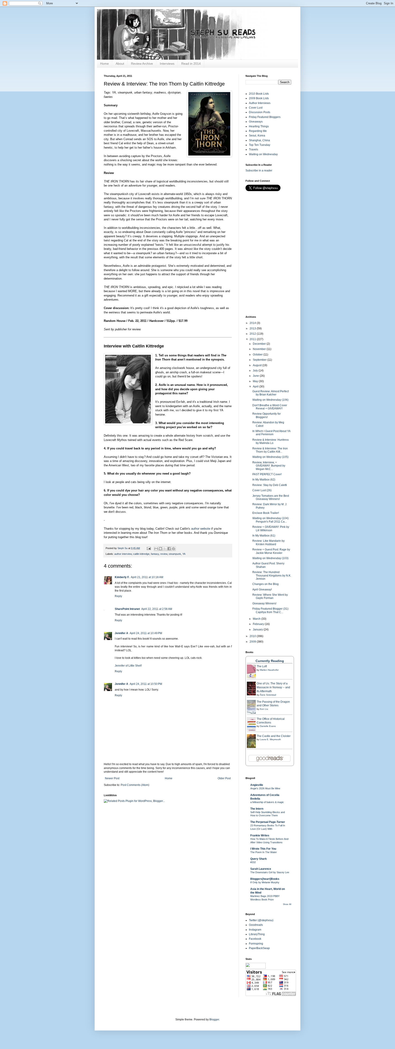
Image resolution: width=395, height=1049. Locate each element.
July (256, 370)
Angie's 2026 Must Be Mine (265, 788)
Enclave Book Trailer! (265, 513)
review (163, 554)
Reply (118, 596)
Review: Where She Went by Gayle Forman (270, 596)
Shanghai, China (259, 140)
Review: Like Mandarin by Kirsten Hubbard (268, 542)
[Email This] (156, 548)
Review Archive (142, 63)
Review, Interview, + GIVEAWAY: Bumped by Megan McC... (268, 466)
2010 (253, 636)
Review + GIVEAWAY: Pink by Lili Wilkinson (270, 528)
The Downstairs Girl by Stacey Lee (269, 872)
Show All (287, 904)
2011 (253, 339)
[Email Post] (149, 548)
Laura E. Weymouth (270, 739)
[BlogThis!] (160, 548)
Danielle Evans (268, 726)
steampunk (175, 554)
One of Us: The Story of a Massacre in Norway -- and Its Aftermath (273, 687)
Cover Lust (255, 107)
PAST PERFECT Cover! (267, 474)
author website (200, 528)
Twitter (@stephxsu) (261, 920)
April (256, 386)
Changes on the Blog (265, 584)
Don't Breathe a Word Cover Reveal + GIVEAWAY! (269, 407)
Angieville (256, 785)
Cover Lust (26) (262, 490)
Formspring (256, 943)
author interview (123, 554)
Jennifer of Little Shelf (128, 665)
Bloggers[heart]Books (264, 879)
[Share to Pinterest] (173, 548)
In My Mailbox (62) (263, 479)
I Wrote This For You (263, 848)
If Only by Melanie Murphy (264, 882)
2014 (253, 323)
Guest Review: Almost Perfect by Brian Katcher (270, 393)
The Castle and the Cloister (274, 736)
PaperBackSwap (259, 948)
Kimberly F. (122, 577)
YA (183, 554)
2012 (253, 333)
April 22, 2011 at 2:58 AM (156, 609)
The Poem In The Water (263, 852)
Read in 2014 (191, 63)
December (260, 343)
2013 (253, 328)
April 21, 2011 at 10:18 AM (147, 577)
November (260, 349)
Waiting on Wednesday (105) (270, 457)
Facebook (255, 938)
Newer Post (112, 778)
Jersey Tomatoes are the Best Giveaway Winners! (270, 497)
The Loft (262, 666)
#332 (253, 862)
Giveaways (256, 121)
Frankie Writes (259, 835)
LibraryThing (257, 934)
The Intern (256, 808)
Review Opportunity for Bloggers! (266, 415)
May (256, 381)
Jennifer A (121, 633)
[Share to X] (165, 548)
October (258, 354)
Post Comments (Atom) (135, 785)
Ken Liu (264, 709)
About (120, 63)
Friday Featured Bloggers (264, 117)
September (260, 359)
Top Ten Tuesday (259, 145)
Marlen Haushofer (269, 670)
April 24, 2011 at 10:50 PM (146, 684)
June (256, 375)
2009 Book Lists (259, 98)
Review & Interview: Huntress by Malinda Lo (270, 441)
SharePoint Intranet (127, 609)
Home (104, 63)
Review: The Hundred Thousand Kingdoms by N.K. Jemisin (271, 575)
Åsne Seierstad (268, 695)
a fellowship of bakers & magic (267, 802)
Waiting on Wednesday (263, 154)
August (257, 365)
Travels (253, 149)
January (258, 629)
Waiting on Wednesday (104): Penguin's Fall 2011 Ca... (270, 520)
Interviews (167, 63)
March (257, 618)
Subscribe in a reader (259, 170)
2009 (253, 641)
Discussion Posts (259, 112)
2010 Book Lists (259, 93)
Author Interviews (259, 103)
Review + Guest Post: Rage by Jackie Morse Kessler (271, 551)
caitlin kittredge (141, 554)
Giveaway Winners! (264, 603)
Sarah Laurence (260, 868)
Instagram (255, 929)
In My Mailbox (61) (263, 535)
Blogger (214, 1019)
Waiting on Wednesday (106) (270, 399)
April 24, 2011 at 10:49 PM (146, 633)
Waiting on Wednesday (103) (270, 558)
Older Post (224, 778)
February (259, 624)
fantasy (155, 554)
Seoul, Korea (257, 135)
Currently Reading (270, 661)
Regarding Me (258, 131)
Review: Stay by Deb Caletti (269, 485)
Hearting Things (259, 126)
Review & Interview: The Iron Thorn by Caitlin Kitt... (270, 450)
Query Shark (258, 858)
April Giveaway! (262, 589)
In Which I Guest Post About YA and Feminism (271, 433)
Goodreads (256, 924)
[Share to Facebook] (169, 548)
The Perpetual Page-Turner (267, 822)
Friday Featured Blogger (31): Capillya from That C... (270, 610)
